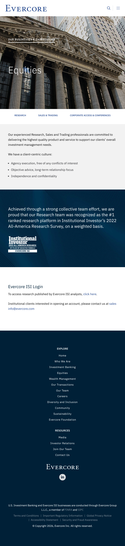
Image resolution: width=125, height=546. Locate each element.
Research (20, 115)
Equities (62, 373)
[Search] (108, 8)
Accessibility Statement (44, 520)
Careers (62, 396)
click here (89, 294)
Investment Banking (62, 367)
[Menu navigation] (117, 8)
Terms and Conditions (26, 515)
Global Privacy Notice (99, 515)
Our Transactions (62, 384)
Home (62, 355)
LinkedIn (62, 477)
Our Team (62, 390)
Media (63, 437)
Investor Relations (62, 443)
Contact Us (62, 455)
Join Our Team (62, 449)
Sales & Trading (48, 115)
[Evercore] (56, 8)
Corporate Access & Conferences (90, 115)
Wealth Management (62, 379)
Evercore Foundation (62, 419)
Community (62, 408)
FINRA (68, 510)
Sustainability (62, 414)
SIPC (80, 510)
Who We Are (62, 361)
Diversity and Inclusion (62, 402)
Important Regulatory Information (63, 515)
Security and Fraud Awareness (80, 520)
